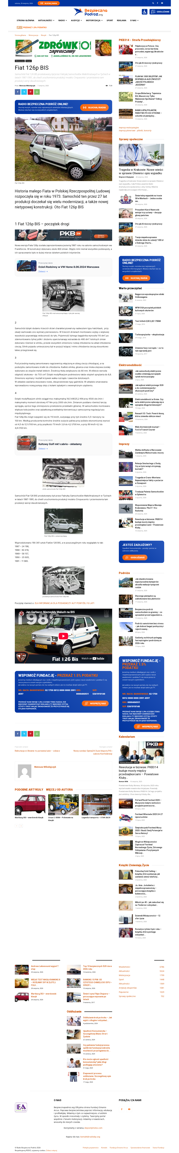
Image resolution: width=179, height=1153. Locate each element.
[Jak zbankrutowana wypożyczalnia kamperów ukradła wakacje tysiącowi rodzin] (126, 582)
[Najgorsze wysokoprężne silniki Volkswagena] (126, 298)
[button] (153, 3)
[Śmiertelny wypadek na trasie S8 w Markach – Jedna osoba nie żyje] (126, 199)
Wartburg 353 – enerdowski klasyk (29, 817)
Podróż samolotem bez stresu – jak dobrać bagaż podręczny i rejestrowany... (149, 626)
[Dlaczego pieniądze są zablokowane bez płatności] (126, 599)
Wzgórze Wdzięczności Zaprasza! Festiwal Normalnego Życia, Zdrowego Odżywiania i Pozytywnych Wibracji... (148, 847)
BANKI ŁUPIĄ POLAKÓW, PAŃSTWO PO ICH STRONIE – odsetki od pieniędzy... (148, 113)
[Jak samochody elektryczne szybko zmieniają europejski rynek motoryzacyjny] (126, 374)
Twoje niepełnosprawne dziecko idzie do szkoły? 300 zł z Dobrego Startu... (149, 240)
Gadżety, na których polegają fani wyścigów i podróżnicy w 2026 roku (148, 640)
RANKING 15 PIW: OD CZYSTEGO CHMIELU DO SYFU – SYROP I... (97, 982)
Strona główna (25, 20)
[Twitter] (24, 92)
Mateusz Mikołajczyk (27, 86)
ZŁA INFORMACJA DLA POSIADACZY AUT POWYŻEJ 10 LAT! (64, 603)
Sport (110, 20)
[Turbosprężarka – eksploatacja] (126, 338)
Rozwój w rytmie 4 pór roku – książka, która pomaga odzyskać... (148, 932)
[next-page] (21, 826)
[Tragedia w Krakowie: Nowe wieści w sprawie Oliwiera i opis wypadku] (141, 155)
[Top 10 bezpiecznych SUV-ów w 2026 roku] (74, 970)
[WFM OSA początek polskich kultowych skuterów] (126, 311)
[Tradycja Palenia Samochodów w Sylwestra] (126, 495)
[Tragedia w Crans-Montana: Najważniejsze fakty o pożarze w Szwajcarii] (126, 481)
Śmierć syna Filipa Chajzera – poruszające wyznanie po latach (96, 996)
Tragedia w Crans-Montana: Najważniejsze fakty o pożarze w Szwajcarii (149, 480)
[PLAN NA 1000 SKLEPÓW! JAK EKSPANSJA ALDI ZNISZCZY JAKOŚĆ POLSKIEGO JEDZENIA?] (126, 80)
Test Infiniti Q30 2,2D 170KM (148, 321)
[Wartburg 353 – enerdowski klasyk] (30, 804)
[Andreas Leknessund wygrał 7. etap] (22, 970)
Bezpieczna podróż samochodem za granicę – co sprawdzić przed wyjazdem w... (149, 612)
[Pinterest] (30, 92)
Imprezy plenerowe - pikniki (129, 762)
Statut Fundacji (158, 1147)
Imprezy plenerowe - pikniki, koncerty (135, 130)
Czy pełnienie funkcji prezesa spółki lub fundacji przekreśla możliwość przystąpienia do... (96, 1048)
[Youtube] (162, 3)
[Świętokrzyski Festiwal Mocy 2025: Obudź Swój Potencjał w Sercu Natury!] (126, 831)
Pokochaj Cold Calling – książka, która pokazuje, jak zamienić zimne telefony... (147, 874)
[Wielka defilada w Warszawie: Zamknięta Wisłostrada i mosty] (126, 453)
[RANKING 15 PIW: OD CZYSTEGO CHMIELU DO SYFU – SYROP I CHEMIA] (74, 983)
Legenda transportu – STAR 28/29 (96, 817)
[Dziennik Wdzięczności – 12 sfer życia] (126, 919)
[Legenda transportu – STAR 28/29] (97, 804)
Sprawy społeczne (131, 139)
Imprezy (124, 444)
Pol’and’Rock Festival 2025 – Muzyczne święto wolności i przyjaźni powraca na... (148, 803)
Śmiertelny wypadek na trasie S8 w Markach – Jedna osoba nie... (148, 198)
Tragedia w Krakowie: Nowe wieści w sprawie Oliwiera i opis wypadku (141, 171)
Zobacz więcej (51, 1150)
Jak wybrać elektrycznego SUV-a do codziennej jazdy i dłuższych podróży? (149, 388)
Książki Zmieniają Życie (134, 865)
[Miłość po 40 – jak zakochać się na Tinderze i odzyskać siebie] (126, 906)
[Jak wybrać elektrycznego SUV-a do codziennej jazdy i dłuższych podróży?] (126, 389)
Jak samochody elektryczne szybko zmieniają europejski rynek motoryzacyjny (148, 374)
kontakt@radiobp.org (90, 1136)
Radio (61, 20)
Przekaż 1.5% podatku (35, 27)
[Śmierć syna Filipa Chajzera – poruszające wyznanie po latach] (74, 997)
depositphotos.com (93, 1128)
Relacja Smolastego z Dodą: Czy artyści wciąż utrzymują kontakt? (148, 466)
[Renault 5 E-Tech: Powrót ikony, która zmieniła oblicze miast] (126, 417)
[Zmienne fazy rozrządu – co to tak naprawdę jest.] (126, 351)
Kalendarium (127, 736)
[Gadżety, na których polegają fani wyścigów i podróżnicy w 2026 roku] (126, 641)
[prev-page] (16, 826)
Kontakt (104, 1147)
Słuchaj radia (97, 107)
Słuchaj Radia (51, 3)
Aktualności (45, 20)
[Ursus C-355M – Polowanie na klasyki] (63, 804)
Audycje (75, 20)
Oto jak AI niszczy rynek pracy (148, 63)
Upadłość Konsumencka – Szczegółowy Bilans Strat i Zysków (95, 1034)
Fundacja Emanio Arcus (119, 1147)
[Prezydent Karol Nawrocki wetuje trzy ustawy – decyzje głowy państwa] (126, 213)
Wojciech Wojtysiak (126, 177)
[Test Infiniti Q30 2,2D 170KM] (126, 325)
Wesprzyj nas (98, 703)
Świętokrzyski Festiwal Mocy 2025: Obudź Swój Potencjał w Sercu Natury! (148, 830)
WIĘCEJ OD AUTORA (59, 789)
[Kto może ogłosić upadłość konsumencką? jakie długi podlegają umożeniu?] (74, 1063)
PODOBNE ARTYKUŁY (29, 789)
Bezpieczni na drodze (127, 165)
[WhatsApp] (37, 92)
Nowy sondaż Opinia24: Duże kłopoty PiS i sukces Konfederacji (93, 752)
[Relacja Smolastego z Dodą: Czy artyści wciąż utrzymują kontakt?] (126, 467)
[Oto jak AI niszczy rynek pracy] (126, 66)
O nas (133, 20)
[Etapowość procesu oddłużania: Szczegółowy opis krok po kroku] (74, 1077)
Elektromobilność (130, 365)
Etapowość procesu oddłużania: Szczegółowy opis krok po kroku (97, 1076)
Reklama (121, 20)
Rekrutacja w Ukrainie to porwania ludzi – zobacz (37, 751)
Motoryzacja (33, 35)
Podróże (124, 573)
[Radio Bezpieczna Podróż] (90, 12)
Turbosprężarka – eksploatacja (149, 334)
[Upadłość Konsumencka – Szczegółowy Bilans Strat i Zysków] (74, 1034)
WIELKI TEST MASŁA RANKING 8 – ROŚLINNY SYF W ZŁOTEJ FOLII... (45, 982)
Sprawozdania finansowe (140, 1147)
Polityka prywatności (91, 1147)
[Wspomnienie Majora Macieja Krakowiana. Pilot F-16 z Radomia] (126, 509)
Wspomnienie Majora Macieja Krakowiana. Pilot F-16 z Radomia (148, 508)
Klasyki (43, 35)
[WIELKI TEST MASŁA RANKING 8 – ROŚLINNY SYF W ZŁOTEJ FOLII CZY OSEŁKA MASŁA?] (22, 983)
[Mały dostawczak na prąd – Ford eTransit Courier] (126, 430)
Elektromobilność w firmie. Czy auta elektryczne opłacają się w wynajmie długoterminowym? (149, 402)
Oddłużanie (137, 557)
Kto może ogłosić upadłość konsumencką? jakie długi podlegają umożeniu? (95, 1062)
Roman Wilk (123, 781)
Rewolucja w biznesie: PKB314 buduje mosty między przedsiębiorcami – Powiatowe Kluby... (139, 772)
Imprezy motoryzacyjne (129, 127)
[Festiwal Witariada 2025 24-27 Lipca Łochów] (126, 818)
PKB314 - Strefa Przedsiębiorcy (140, 40)
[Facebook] (157, 3)
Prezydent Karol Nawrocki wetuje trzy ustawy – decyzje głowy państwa (148, 212)
